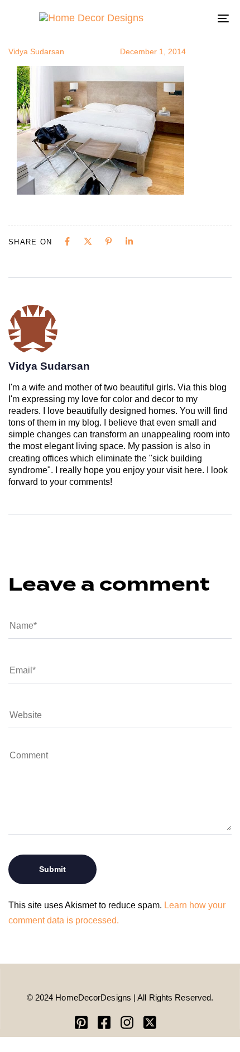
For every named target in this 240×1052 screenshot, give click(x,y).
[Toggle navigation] (192, 18)
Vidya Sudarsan (36, 51)
